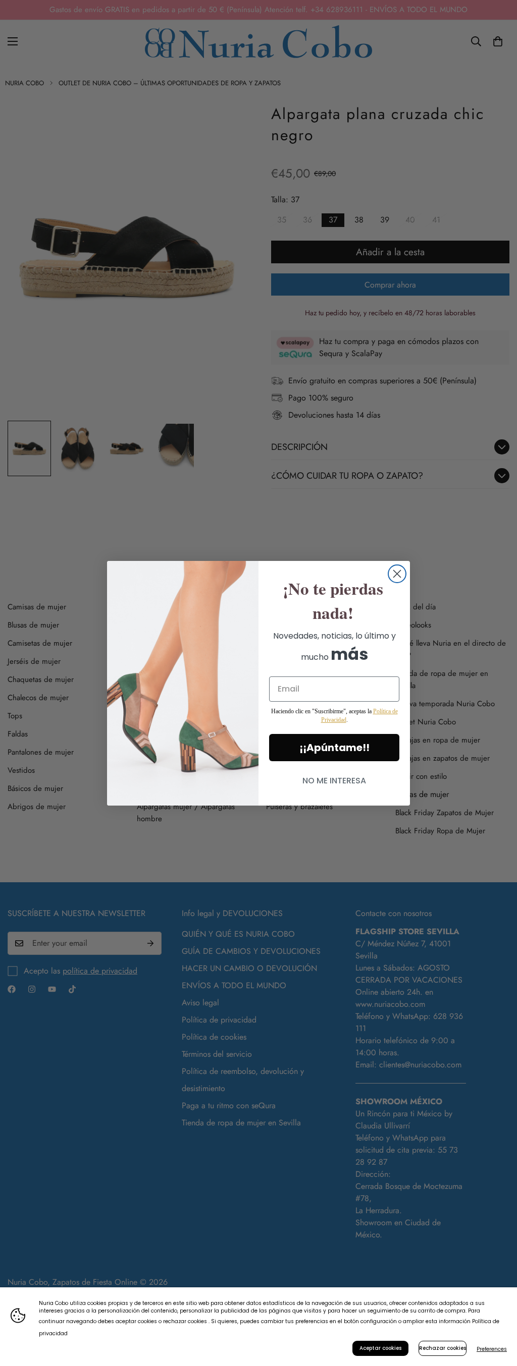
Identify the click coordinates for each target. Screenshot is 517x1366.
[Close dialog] (397, 574)
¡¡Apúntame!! (334, 748)
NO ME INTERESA (334, 780)
